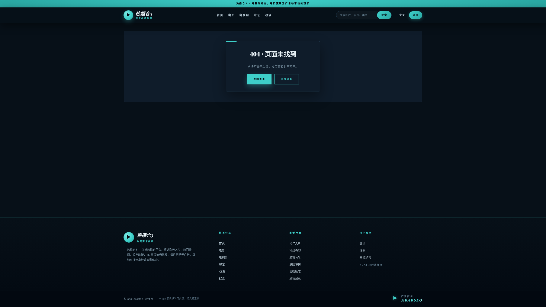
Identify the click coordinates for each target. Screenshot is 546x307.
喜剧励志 (295, 271)
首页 (220, 15)
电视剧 (244, 15)
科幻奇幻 (295, 250)
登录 (402, 15)
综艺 (257, 15)
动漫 (268, 15)
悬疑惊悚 (295, 264)
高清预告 (365, 257)
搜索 (384, 14)
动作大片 (295, 243)
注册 (415, 14)
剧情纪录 (295, 278)
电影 (231, 15)
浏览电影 (287, 79)
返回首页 (259, 79)
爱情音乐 (295, 257)
